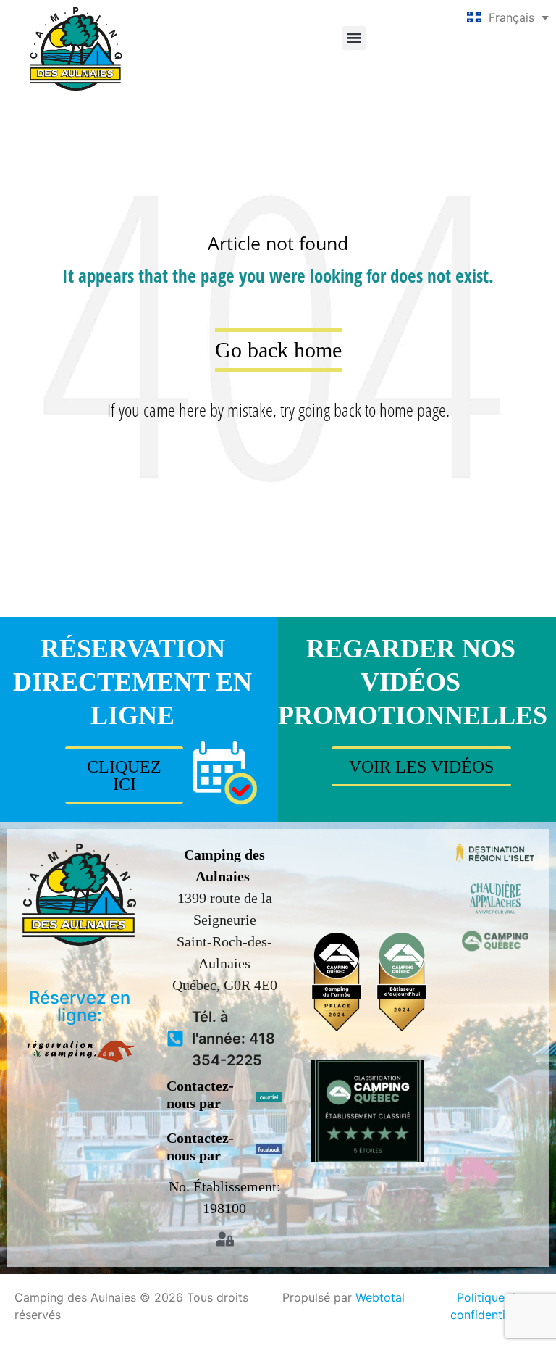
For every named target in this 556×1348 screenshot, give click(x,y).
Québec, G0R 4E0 (224, 985)
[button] (354, 38)
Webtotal (380, 1297)
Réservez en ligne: (79, 1006)
